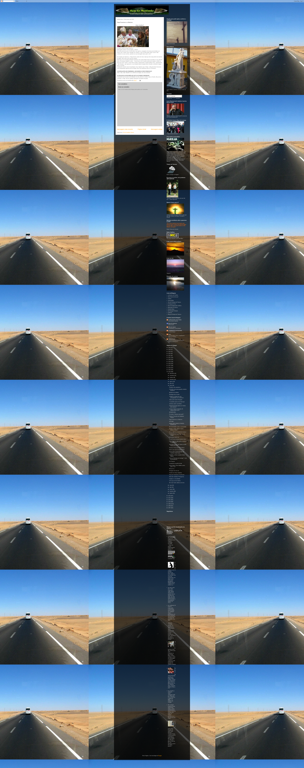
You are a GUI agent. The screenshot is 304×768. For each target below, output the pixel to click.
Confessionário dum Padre (174, 319)
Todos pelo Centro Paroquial (175, 399)
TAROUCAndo (171, 339)
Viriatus (169, 298)
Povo (169, 334)
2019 (169, 361)
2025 (169, 349)
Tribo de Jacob (172, 327)
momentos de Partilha (173, 295)
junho (171, 385)
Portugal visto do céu (174, 470)
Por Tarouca (172, 461)
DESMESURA (172, 412)
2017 (169, 365)
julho (171, 383)
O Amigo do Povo (172, 303)
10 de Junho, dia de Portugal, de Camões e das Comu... (176, 452)
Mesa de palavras (172, 323)
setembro (172, 379)
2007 (169, 507)
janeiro (171, 493)
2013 (169, 495)
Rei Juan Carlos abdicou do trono (176, 482)
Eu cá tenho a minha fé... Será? (171, 692)
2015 (169, 369)
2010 (169, 501)
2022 (169, 355)
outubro (171, 377)
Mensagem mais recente (125, 129)
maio (171, 485)
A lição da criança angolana (175, 472)
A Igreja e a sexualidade (174, 478)
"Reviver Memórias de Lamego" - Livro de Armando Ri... (178, 459)
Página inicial (142, 129)
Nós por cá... (172, 468)
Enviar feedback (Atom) (128, 132)
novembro (172, 375)
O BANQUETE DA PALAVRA (175, 330)
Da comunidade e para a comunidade (177, 426)
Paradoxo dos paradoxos (175, 387)
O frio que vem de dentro (175, 480)
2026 (169, 347)
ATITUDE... (171, 421)
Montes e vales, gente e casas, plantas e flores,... (176, 429)
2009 (169, 503)
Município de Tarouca (173, 307)
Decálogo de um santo (174, 394)
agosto (171, 381)
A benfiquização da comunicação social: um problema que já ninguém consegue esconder (171, 540)
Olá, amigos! (171, 704)
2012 (169, 497)
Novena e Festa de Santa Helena (176, 447)
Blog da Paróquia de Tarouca (174, 314)
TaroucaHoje (171, 300)
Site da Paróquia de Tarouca (174, 302)
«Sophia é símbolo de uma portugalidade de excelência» (176, 397)
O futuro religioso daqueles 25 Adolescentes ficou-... (176, 409)
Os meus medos (171, 331)
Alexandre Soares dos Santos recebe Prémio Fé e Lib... (177, 445)
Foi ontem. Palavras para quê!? (176, 414)
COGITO (170, 312)
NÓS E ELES (171, 324)
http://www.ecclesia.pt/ (173, 296)
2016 (169, 367)
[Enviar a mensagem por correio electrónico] (140, 80)
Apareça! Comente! (170, 623)
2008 (169, 505)
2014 (169, 371)
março (171, 489)
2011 (169, 499)
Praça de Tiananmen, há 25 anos (176, 474)
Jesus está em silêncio (173, 321)
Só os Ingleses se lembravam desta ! (177, 432)
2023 (169, 353)
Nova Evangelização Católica (174, 305)
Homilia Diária (171, 309)
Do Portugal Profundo (173, 310)
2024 (169, 351)
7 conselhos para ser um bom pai (176, 401)
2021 (169, 357)
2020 (169, 359)
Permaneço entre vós (174, 437)
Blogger (160, 755)
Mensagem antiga (156, 129)
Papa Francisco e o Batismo (175, 419)
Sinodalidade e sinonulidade (174, 328)
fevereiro (172, 491)
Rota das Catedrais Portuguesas (176, 476)
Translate (178, 98)
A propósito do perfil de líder (175, 463)
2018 (169, 363)
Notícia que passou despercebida (176, 449)
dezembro (172, 373)
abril (171, 487)
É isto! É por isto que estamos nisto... (178, 439)
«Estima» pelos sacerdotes (175, 403)
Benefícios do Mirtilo (174, 392)
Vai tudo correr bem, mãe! (171, 588)
